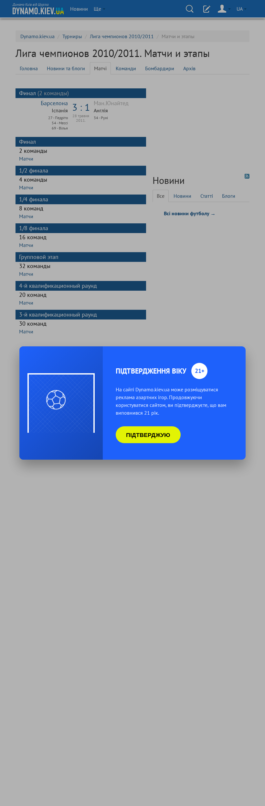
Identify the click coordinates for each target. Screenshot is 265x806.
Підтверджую (148, 435)
